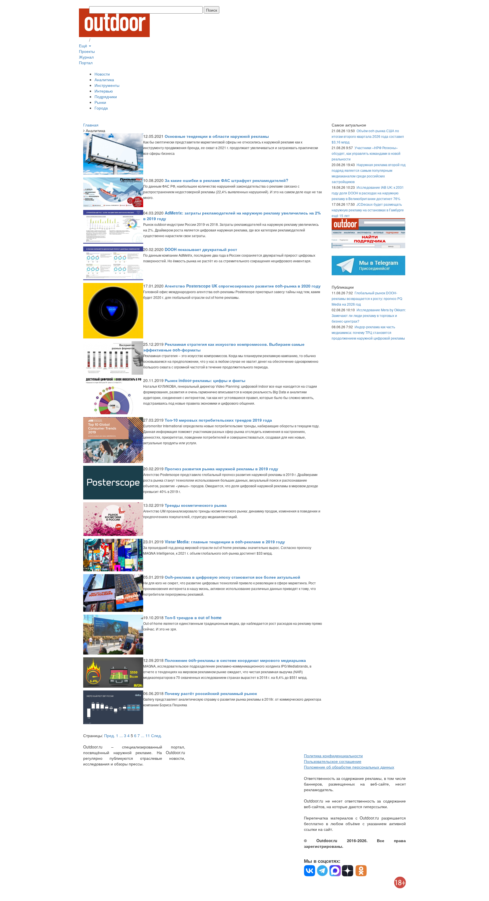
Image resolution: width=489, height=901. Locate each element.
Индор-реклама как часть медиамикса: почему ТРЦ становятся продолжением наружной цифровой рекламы (368, 332)
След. (156, 735)
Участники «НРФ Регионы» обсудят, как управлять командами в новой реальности (366, 153)
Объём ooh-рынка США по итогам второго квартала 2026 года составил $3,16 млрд (368, 136)
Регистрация (103, 40)
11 (147, 735)
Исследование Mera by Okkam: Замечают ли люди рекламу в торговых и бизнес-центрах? (369, 315)
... (121, 735)
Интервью (104, 91)
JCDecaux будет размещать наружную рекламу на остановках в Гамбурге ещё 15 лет (368, 210)
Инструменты (107, 85)
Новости (102, 74)
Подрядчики (106, 96)
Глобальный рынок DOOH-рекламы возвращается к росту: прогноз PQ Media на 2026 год (367, 298)
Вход (83, 40)
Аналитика (104, 79)
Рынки (100, 102)
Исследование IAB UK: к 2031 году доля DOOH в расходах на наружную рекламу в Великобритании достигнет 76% (368, 193)
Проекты (87, 51)
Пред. (109, 735)
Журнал (86, 57)
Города (101, 108)
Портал (86, 62)
